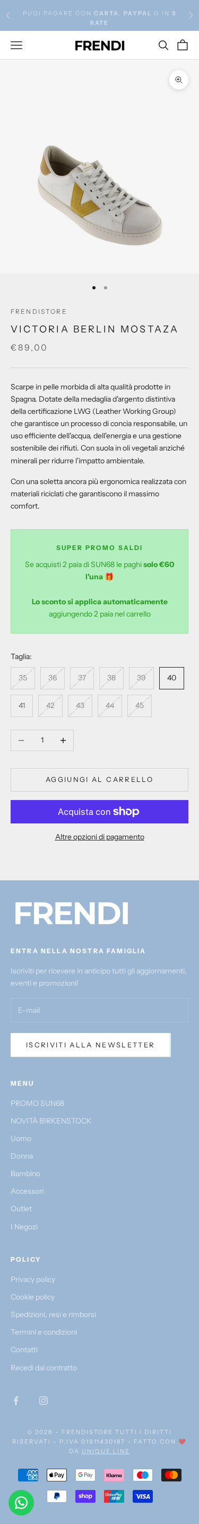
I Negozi (24, 1226)
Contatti (24, 1349)
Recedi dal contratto (44, 1367)
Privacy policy (33, 1279)
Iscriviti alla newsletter (90, 1044)
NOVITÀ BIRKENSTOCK (51, 1121)
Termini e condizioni (44, 1332)
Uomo (21, 1138)
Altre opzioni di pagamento (99, 837)
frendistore (39, 311)
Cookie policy (33, 1297)
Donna (22, 1156)
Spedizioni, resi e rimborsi (53, 1314)
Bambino (25, 1173)
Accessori (27, 1191)
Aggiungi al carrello (99, 779)
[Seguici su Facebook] (16, 1400)
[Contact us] (21, 1502)
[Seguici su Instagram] (43, 1400)
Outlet (21, 1208)
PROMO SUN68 (37, 1103)
